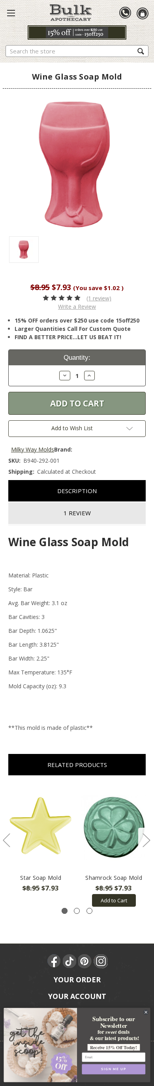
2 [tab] (77, 911)
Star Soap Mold (40, 877)
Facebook (54, 961)
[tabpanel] (40, 839)
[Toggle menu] (11, 12)
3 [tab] (89, 911)
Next (146, 840)
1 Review (77, 513)
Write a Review (77, 306)
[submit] (140, 51)
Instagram (101, 961)
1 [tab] (65, 911)
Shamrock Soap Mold (113, 877)
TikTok (70, 961)
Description (77, 491)
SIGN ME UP (113, 1069)
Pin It (85, 961)
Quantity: (77, 357)
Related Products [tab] (77, 765)
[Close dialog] (145, 1012)
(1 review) (98, 298)
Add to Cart (114, 900)
